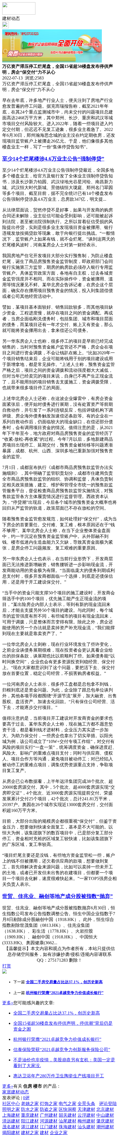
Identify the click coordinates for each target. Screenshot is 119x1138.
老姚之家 (30, 1103)
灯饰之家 (49, 1103)
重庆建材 (30, 1115)
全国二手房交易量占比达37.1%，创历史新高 (56, 1013)
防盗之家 (49, 1109)
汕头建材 (86, 1126)
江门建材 (49, 1126)
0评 (26, 1097)
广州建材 (49, 1115)
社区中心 (11, 1103)
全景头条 (86, 1103)
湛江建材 (30, 1126)
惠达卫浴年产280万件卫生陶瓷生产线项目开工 (58, 1076)
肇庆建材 (105, 1121)
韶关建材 (67, 1115)
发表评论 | (16, 1097)
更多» (7, 1002)
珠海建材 (67, 1126)
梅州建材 (86, 1121)
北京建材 (105, 1109)
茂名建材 (11, 1126)
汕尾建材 (67, 1121)
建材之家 (30, 1132)
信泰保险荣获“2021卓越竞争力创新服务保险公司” (61, 1049)
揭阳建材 (11, 1132)
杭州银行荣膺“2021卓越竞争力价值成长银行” (57, 1039)
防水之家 (30, 1109)
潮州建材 (105, 1126)
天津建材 (86, 1109)
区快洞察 (67, 1109)
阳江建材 (30, 1121)
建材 (44, 1132)
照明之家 (11, 1109)
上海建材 (11, 1115)
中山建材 (105, 1115)
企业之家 (59, 1132)
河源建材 (49, 1121)
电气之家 (67, 1103)
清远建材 (11, 1121)
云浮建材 (86, 1115)
